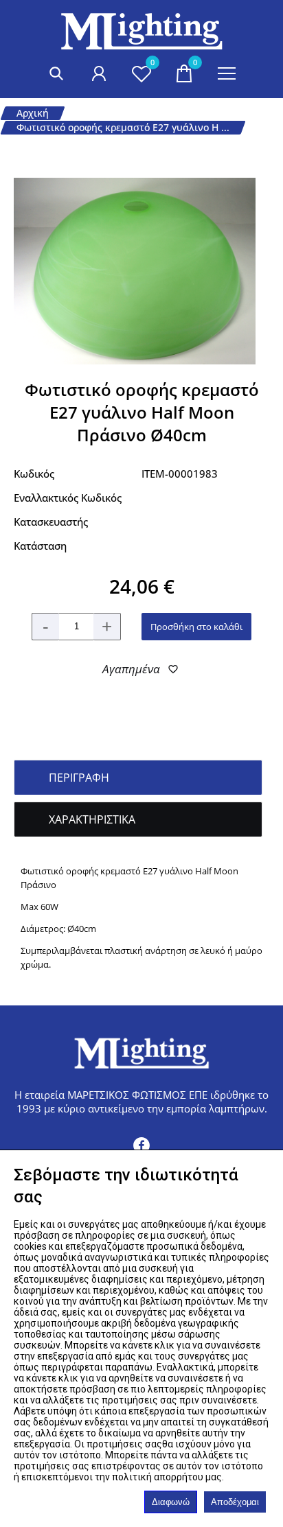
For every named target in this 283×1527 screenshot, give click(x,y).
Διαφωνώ (171, 1502)
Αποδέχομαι (235, 1502)
